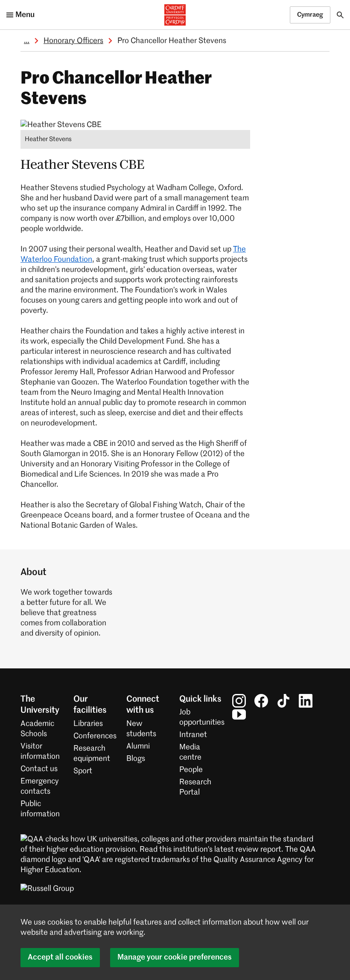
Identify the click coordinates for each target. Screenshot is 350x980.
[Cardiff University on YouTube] (239, 714)
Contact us (39, 769)
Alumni (138, 746)
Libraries (88, 724)
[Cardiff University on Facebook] (261, 701)
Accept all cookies (60, 957)
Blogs (135, 759)
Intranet (193, 735)
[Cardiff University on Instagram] (239, 701)
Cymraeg (310, 15)
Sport (82, 771)
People (191, 770)
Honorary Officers (73, 41)
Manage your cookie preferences (174, 957)
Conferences (95, 736)
